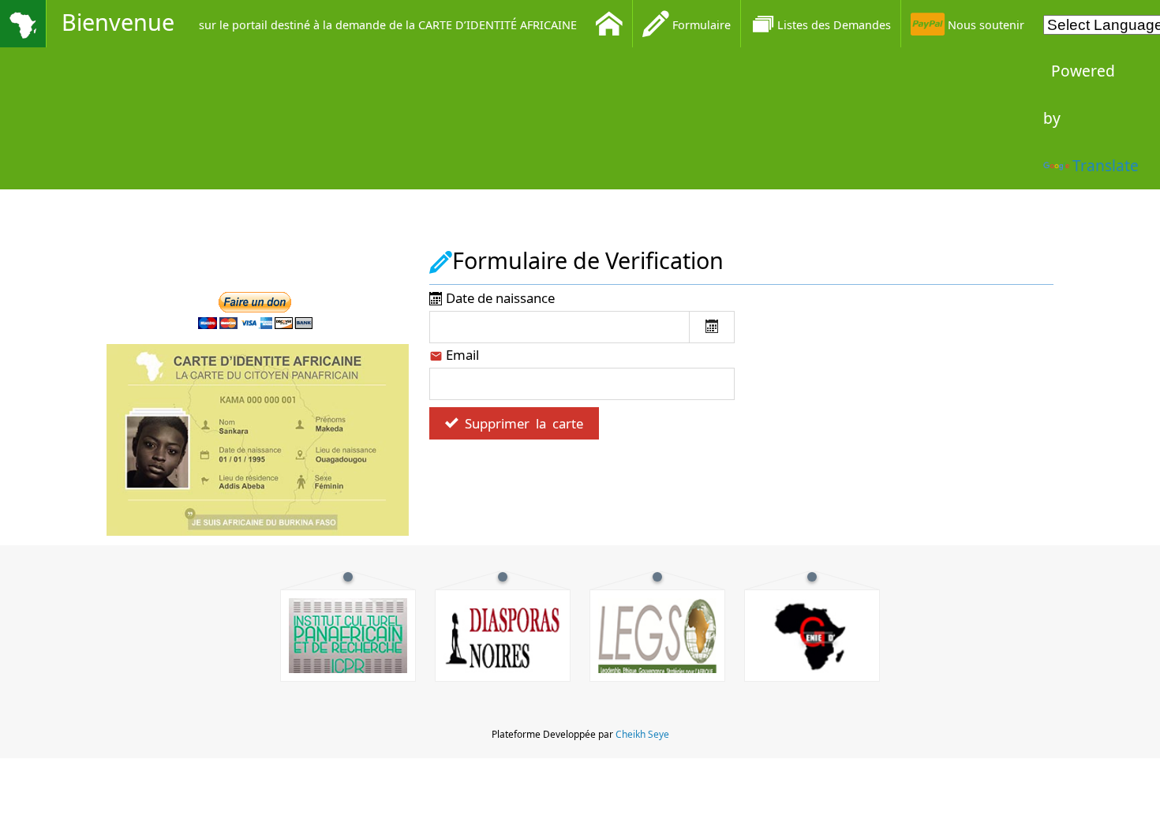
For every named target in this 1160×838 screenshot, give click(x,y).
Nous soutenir (984, 24)
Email (461, 355)
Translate (1105, 165)
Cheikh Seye (642, 734)
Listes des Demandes (834, 24)
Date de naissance (499, 298)
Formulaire (700, 24)
